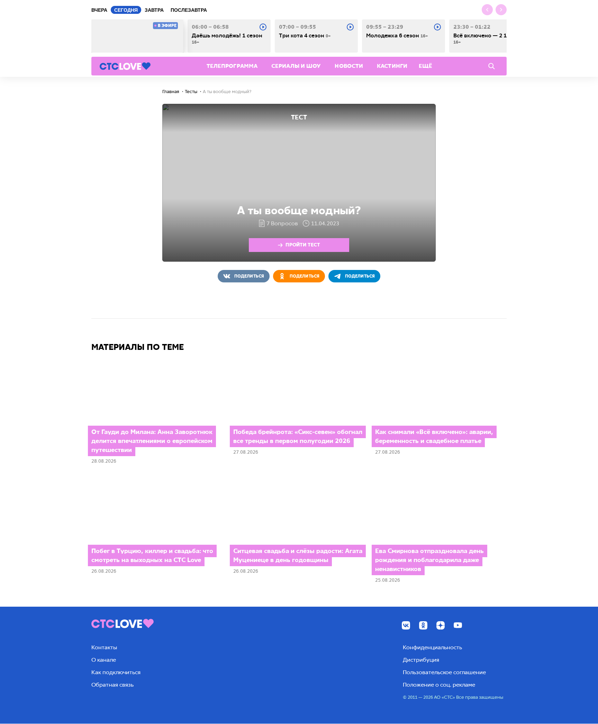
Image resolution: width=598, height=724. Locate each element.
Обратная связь (112, 684)
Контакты (104, 647)
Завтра (154, 10)
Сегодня (126, 10)
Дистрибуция (421, 659)
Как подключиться (116, 672)
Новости (349, 66)
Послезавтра (189, 10)
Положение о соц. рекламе (439, 684)
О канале (103, 659)
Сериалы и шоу (296, 66)
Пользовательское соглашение (444, 672)
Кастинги (392, 66)
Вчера (99, 10)
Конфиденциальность (432, 647)
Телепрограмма (232, 66)
